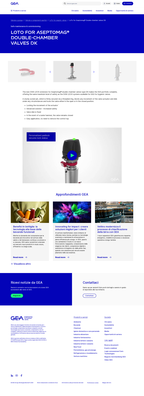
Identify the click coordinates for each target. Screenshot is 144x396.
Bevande (77, 325)
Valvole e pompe (17, 20)
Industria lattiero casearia (83, 341)
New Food (77, 347)
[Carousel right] (94, 72)
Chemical (77, 328)
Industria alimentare (81, 334)
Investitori (108, 328)
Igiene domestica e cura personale (86, 331)
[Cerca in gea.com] (65, 3)
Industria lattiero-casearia (83, 344)
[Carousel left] (50, 72)
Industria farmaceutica (82, 337)
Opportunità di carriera (113, 334)
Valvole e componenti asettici (36, 20)
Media (106, 331)
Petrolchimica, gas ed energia (85, 350)
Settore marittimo (80, 356)
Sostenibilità (109, 325)
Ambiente (77, 322)
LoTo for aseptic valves (58, 20)
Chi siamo (108, 322)
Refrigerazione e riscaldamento (85, 353)
